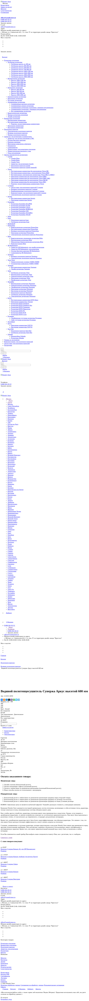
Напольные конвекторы (16, 126)
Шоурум (3, 958)
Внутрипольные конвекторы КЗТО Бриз (24, 300)
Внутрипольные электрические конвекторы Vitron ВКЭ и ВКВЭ (32, 175)
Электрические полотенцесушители (20, 131)
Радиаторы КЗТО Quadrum (20, 303)
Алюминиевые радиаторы (16, 102)
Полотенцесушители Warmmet (21, 293)
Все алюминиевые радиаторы (21, 111)
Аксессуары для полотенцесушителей (17, 343)
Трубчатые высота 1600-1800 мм (22, 73)
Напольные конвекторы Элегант (22, 302)
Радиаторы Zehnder (17, 338)
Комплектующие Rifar (18, 244)
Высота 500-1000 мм (18, 93)
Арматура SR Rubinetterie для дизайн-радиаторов (27, 247)
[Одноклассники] (4, 700)
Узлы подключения (14, 153)
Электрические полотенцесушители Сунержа (26, 195)
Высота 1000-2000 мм (18, 95)
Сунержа (11, 185)
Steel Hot (11, 329)
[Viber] (11, 700)
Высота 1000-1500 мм (18, 80)
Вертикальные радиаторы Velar (21, 274)
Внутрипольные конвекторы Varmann (23, 267)
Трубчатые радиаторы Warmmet (21, 294)
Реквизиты (4, 963)
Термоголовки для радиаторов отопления (21, 149)
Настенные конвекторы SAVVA (21, 327)
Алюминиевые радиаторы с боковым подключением (28, 109)
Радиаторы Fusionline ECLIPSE (21, 204)
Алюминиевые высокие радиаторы (23, 104)
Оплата (6, 732)
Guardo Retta (15, 160)
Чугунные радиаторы (15, 100)
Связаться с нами (6, 837)
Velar (9, 271)
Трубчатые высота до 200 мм (20, 64)
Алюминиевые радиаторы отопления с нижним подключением (32, 107)
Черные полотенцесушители (17, 135)
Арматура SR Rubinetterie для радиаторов (25, 249)
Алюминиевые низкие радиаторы (22, 106)
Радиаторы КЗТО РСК (18, 313)
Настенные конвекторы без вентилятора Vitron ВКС (28, 182)
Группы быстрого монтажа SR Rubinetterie (25, 251)
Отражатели (12, 146)
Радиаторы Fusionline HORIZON (22, 209)
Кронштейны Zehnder (18, 336)
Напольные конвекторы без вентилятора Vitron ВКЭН (29, 180)
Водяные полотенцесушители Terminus (24, 256)
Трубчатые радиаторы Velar (20, 273)
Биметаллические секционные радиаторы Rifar (27, 238)
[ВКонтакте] (2, 700)
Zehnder (10, 334)
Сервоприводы (13, 147)
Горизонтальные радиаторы (17, 97)
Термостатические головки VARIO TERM (25, 262)
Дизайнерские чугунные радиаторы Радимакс (26, 318)
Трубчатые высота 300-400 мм (21, 66)
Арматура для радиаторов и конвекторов (18, 136)
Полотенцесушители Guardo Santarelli (24, 167)
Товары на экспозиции (11, 340)
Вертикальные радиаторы (16, 78)
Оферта (3, 987)
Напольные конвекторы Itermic (21, 200)
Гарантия (4, 981)
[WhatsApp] (14, 700)
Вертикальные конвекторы (17, 120)
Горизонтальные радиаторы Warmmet (23, 285)
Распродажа (8, 345)
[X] (9, 700)
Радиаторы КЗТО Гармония (20, 307)
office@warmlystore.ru (8, 17)
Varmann (10, 265)
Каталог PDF (5, 974)
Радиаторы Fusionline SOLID (20, 215)
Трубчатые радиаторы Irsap (20, 222)
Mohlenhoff (11, 224)
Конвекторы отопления (12, 118)
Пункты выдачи (6, 967)
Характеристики (9, 731)
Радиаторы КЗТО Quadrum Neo (21, 305)
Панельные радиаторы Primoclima (22, 233)
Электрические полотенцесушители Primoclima (27, 234)
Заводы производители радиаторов (16, 155)
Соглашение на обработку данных (32, 985)
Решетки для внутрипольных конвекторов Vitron (27, 184)
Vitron (10, 169)
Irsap (9, 218)
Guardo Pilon (15, 158)
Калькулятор (5, 972)
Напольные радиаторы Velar (20, 278)
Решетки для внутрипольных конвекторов (25, 124)
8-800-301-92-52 (6, 19)
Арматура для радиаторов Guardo (22, 164)
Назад (10, 401)
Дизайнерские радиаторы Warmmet (23, 287)
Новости (3, 965)
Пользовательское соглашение (54, 985)
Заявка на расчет (8, 727)
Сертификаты (5, 976)
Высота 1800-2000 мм (18, 84)
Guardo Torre (15, 162)
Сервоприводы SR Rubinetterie (21, 253)
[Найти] (4, 353)
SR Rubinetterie (13, 245)
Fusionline (11, 202)
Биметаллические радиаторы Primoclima (24, 227)
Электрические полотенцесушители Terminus (26, 258)
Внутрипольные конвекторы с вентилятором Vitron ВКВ (30, 173)
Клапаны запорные (14, 142)
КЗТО (10, 298)
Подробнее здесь (6, 999)
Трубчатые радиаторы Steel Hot (21, 332)
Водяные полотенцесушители (18, 133)
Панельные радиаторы (15, 87)
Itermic (10, 196)
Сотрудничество (6, 969)
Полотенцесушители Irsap (20, 220)
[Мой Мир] (7, 700)
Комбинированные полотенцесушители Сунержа (27, 191)
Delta (9, 216)
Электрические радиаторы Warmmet (23, 296)
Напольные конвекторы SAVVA (22, 325)
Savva (9, 323)
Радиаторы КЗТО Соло (19, 314)
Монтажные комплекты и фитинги (19, 144)
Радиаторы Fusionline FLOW (20, 205)
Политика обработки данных (10, 985)
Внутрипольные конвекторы (17, 122)
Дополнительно (9, 734)
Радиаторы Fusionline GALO (20, 207)
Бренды (3, 952)
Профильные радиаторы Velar (21, 280)
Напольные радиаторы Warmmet (22, 289)
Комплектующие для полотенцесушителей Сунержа (28, 193)
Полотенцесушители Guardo (20, 166)
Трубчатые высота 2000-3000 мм (22, 77)
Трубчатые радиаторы (15, 62)
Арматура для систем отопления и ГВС (21, 138)
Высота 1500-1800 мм (18, 82)
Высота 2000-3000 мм (18, 86)
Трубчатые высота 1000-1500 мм (22, 71)
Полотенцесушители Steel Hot (21, 331)
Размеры (3, 851)
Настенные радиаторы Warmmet (22, 291)
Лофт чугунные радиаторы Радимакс (23, 320)
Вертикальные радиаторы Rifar (21, 240)
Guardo (10, 156)
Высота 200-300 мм (17, 89)
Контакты (4, 960)
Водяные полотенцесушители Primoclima (25, 231)
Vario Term (11, 260)
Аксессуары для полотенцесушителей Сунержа (27, 187)
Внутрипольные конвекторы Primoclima (24, 229)
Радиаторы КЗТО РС (18, 311)
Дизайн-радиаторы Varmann (20, 269)
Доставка (4, 978)
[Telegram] (19, 700)
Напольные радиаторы (15, 98)
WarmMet (11, 282)
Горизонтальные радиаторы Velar (22, 276)
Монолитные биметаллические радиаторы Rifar (27, 242)
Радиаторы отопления (11, 60)
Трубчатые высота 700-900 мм (21, 69)
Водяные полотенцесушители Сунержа (24, 189)
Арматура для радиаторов (9, 949)
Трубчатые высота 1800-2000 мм (22, 75)
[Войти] (1, 390)
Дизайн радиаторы (14, 117)
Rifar (9, 236)
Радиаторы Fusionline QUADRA (22, 213)
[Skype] (16, 700)
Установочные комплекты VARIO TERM (25, 264)
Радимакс (11, 316)
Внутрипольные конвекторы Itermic (23, 198)
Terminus (11, 254)
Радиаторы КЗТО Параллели (20, 309)
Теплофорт (11, 322)
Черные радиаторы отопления (18, 115)
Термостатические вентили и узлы (19, 151)
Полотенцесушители (11, 129)
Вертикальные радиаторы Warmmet (23, 283)
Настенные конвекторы (15, 127)
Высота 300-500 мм (17, 91)
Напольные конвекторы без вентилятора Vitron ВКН (28, 176)
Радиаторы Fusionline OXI (20, 211)
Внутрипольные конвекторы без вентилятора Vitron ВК (29, 171)
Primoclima (11, 225)
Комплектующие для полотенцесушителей (18, 342)
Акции (3, 961)
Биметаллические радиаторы (17, 113)
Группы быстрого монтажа (17, 140)
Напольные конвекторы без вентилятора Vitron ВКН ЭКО (30, 178)
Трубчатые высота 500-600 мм (21, 68)
